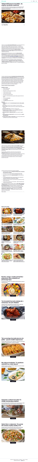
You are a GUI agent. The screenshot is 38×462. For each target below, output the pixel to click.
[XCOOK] (4, 1)
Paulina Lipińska (5, 24)
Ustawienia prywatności (17, 460)
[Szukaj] (31, 1)
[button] (33, 1)
